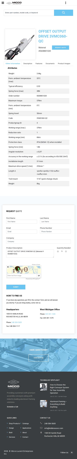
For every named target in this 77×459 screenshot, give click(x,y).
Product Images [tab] (64, 64)
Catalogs (25, 423)
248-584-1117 (15, 326)
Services (12, 437)
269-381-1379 (48, 318)
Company (10, 238)
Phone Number (46, 228)
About (24, 433)
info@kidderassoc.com (53, 428)
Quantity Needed (63, 248)
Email (8, 228)
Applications (26, 428)
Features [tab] (39, 64)
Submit (16, 287)
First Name (10, 218)
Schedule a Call (12, 407)
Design (11, 428)
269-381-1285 (50, 314)
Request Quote (60, 47)
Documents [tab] (50, 64)
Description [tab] (27, 64)
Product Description (14, 248)
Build (10, 433)
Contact (25, 437)
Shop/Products (14, 423)
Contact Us (38, 358)
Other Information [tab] (13, 64)
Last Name (44, 218)
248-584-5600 (17, 322)
